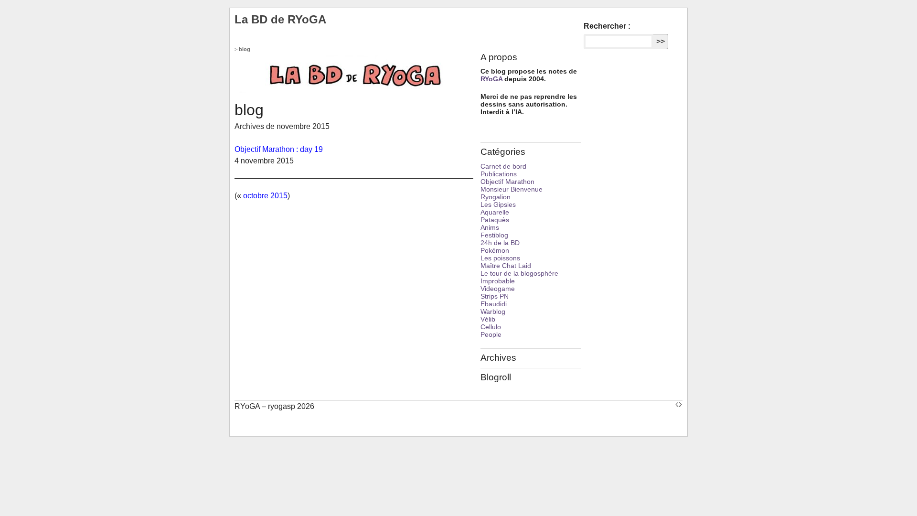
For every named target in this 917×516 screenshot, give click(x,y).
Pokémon (494, 250)
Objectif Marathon (507, 181)
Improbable (497, 281)
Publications (498, 174)
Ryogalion (495, 197)
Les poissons (500, 258)
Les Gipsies (498, 204)
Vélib (487, 319)
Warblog (492, 311)
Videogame (497, 288)
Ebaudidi (493, 304)
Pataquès (494, 220)
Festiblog (494, 235)
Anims (489, 227)
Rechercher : (607, 26)
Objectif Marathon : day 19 (279, 149)
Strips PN (494, 296)
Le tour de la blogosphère (519, 273)
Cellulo (490, 327)
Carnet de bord (503, 166)
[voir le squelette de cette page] (678, 404)
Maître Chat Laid (505, 265)
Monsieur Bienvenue (511, 189)
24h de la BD (500, 243)
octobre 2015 (265, 196)
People (490, 334)
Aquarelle (494, 212)
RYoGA (491, 79)
